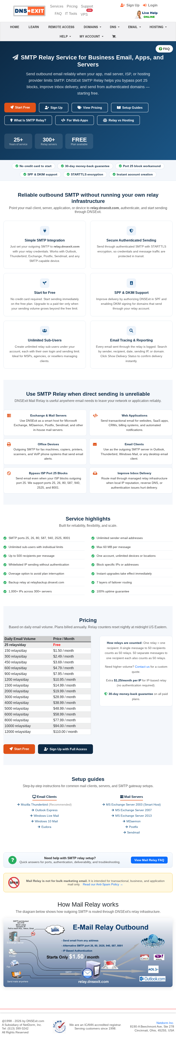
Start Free (22, 107)
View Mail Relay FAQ (149, 860)
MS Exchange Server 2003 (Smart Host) (133, 804)
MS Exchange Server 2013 (133, 815)
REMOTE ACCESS (61, 27)
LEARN (34, 27)
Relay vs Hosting (121, 120)
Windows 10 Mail (46, 821)
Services (56, 6)
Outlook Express (46, 810)
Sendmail (133, 832)
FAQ (58, 13)
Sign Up (56, 107)
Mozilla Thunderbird (34, 804)
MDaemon (133, 821)
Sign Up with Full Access (68, 749)
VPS (85, 13)
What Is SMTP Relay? (30, 120)
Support (87, 6)
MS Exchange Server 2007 (133, 810)
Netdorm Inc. (165, 1023)
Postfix (133, 827)
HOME (14, 27)
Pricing (72, 6)
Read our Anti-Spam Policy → (103, 884)
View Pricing (92, 107)
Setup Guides (132, 107)
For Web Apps (77, 120)
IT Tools (71, 13)
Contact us (142, 666)
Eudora (46, 827)
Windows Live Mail (46, 815)
